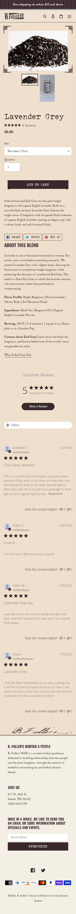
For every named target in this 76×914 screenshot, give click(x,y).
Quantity (9, 159)
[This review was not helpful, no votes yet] (68, 509)
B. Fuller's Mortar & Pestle (31, 896)
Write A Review (38, 406)
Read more (56, 494)
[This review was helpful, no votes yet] (61, 509)
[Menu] (69, 16)
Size (6, 143)
